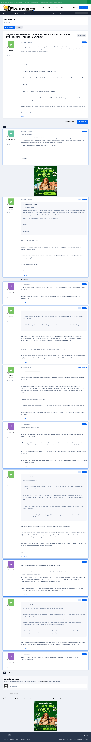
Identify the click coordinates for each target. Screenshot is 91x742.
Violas (11, 50)
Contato (17, 739)
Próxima (11, 127)
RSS (29, 739)
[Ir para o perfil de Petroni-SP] (11, 286)
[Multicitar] (21, 163)
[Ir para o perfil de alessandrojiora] (11, 133)
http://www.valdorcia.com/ (32, 371)
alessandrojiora (10, 139)
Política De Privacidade (9, 739)
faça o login (44, 681)
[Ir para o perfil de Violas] (11, 44)
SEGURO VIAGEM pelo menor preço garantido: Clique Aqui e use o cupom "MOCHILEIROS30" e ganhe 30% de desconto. (32, 2)
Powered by (81, 739)
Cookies (23, 739)
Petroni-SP (11, 292)
